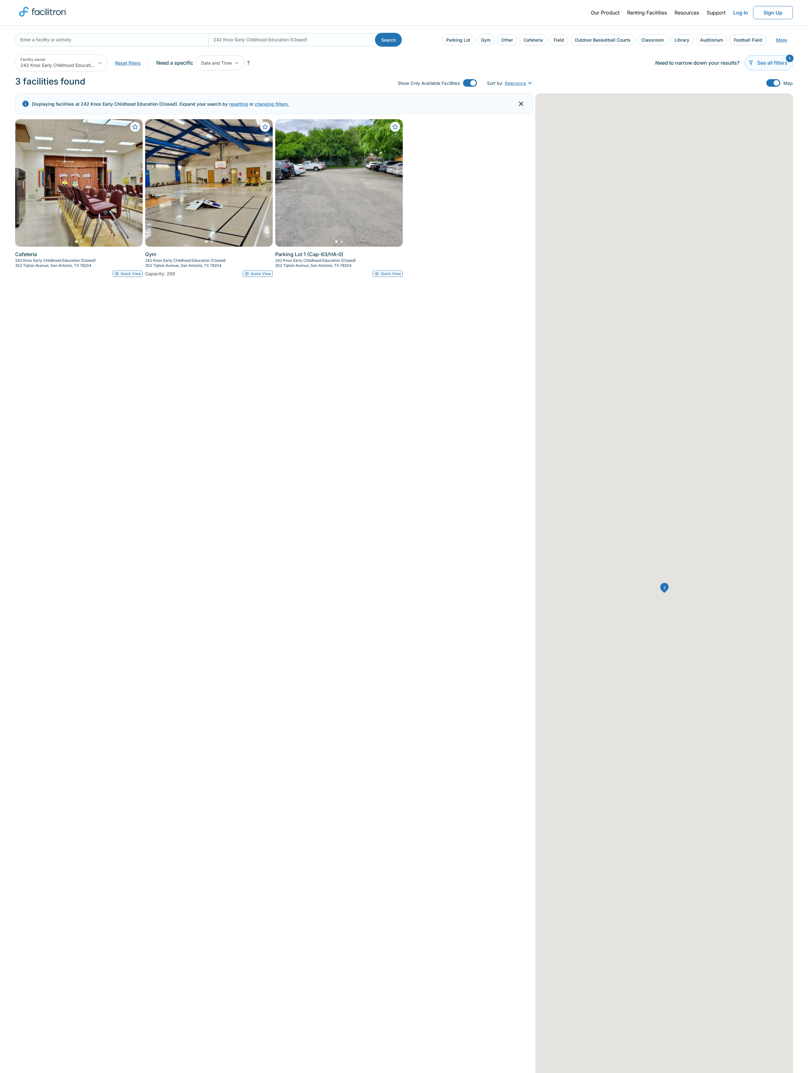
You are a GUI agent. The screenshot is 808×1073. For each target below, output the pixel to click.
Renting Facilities (647, 12)
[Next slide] (133, 183)
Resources (686, 12)
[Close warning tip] (521, 104)
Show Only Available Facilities (429, 83)
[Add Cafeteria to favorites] (135, 127)
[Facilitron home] (42, 18)
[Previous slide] (25, 183)
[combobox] (111, 39)
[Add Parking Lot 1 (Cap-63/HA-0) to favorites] (395, 127)
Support (716, 12)
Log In (740, 12)
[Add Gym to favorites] (265, 127)
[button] (664, 588)
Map (788, 83)
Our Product (605, 12)
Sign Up (772, 12)
